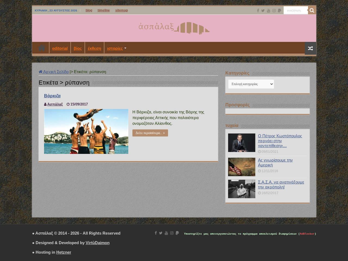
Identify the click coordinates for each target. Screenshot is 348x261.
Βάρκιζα (52, 96)
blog (89, 10)
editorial (60, 48)
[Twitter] (263, 10)
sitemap (121, 10)
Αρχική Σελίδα (55, 71)
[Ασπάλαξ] (174, 27)
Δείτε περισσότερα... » (150, 133)
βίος (78, 48)
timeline (104, 10)
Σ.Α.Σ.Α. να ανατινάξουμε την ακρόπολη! (281, 184)
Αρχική (42, 47)
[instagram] (274, 10)
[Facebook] (258, 10)
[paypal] (279, 10)
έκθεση (94, 48)
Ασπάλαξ (55, 104)
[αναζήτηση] (312, 10)
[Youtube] (268, 10)
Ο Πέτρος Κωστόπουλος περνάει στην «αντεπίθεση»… (280, 140)
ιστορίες (115, 48)
